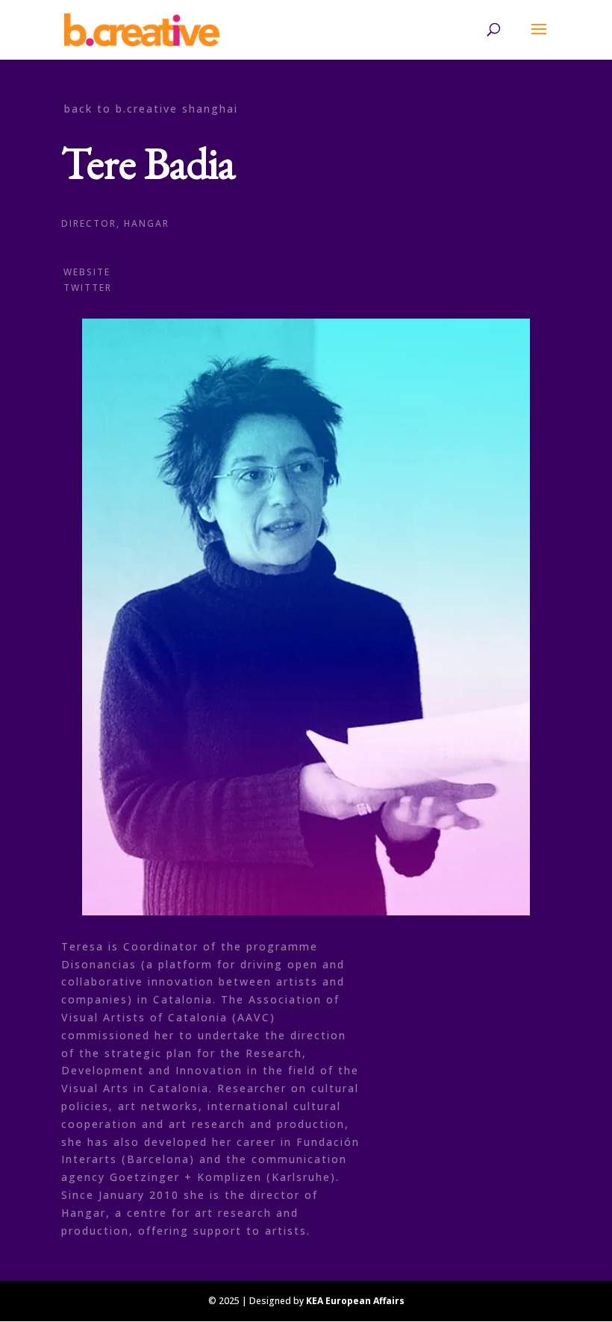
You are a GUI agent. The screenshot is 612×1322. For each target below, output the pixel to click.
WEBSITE (86, 272)
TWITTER (87, 287)
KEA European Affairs (355, 1300)
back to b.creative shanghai (151, 108)
